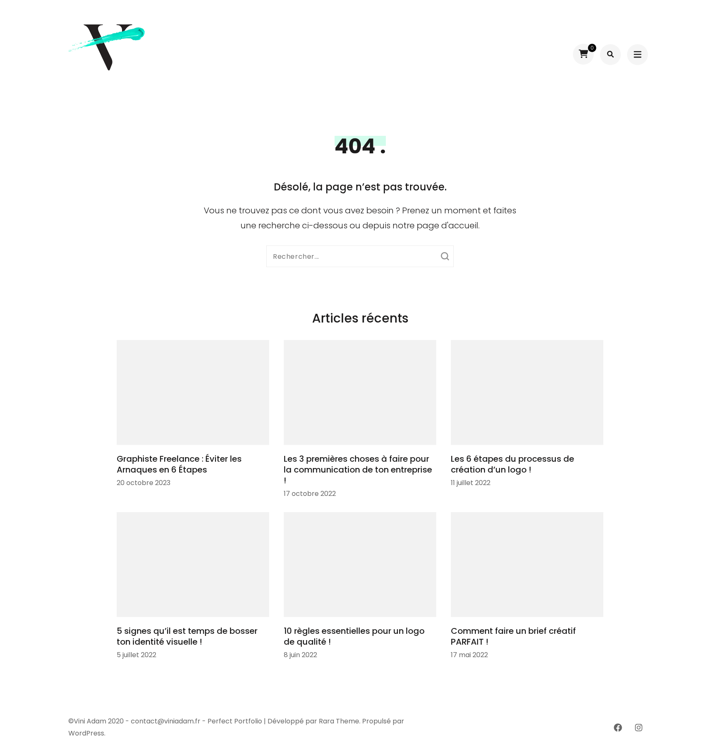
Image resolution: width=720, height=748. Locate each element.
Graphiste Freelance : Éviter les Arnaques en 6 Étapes (179, 464)
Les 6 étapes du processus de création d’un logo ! (512, 464)
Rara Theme (339, 721)
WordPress (86, 733)
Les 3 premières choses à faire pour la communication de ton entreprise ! (358, 469)
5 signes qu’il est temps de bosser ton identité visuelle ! (187, 636)
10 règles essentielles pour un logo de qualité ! (354, 636)
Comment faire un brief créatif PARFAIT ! (513, 636)
